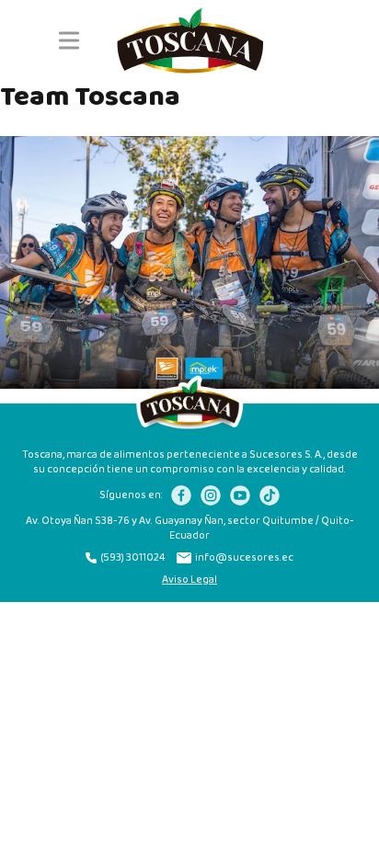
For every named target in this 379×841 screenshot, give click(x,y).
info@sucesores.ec (244, 558)
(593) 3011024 (133, 558)
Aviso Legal (189, 580)
